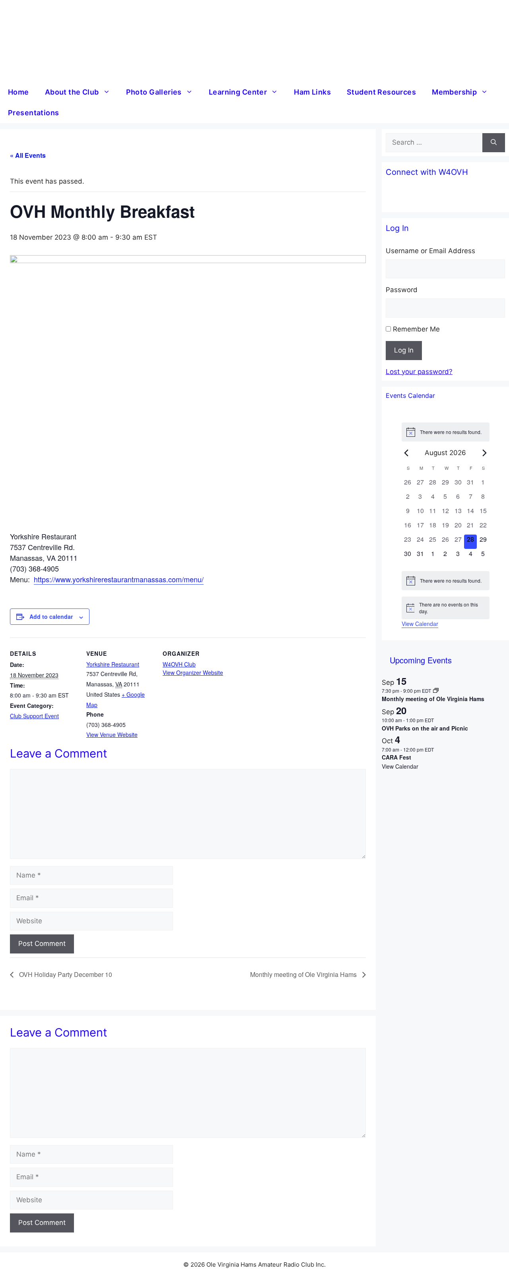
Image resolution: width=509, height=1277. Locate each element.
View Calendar (420, 624)
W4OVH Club (179, 664)
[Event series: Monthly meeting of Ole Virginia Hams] (436, 690)
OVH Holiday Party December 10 (64, 974)
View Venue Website (112, 734)
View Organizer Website (193, 672)
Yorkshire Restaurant (112, 664)
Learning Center (238, 92)
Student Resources (381, 92)
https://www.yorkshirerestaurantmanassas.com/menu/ (119, 579)
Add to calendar (51, 616)
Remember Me (416, 329)
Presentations (33, 113)
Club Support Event (34, 716)
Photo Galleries (154, 92)
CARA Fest (396, 757)
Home (18, 92)
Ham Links (312, 92)
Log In (404, 350)
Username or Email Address (430, 251)
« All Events (28, 155)
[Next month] (485, 452)
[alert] (446, 432)
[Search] (493, 142)
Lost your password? (419, 372)
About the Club (72, 92)
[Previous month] (406, 452)
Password (402, 290)
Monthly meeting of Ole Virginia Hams (304, 974)
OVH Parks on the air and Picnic (425, 728)
